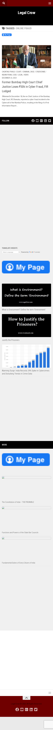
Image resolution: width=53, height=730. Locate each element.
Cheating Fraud (8, 72)
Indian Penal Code (9, 75)
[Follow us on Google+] (41, 120)
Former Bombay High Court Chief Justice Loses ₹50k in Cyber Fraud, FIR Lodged (25, 86)
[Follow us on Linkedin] (45, 120)
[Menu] (50, 3)
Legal (20, 75)
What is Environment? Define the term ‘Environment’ (24, 309)
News (26, 75)
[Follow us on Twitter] (49, 120)
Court (18, 72)
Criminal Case (28, 72)
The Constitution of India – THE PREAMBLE (18, 502)
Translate (37, 252)
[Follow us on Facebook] (33, 120)
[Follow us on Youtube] (37, 120)
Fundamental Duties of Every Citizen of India (18, 563)
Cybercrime (40, 72)
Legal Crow (26, 12)
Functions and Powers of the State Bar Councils (20, 532)
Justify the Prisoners (10, 340)
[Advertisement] (26, 154)
